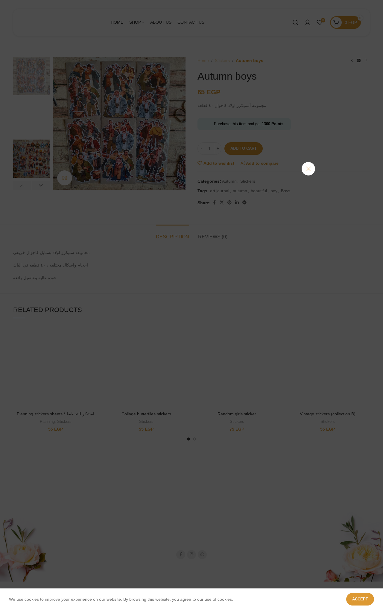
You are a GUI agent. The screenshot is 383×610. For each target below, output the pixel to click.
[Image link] (191, 295)
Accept (360, 599)
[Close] (308, 168)
